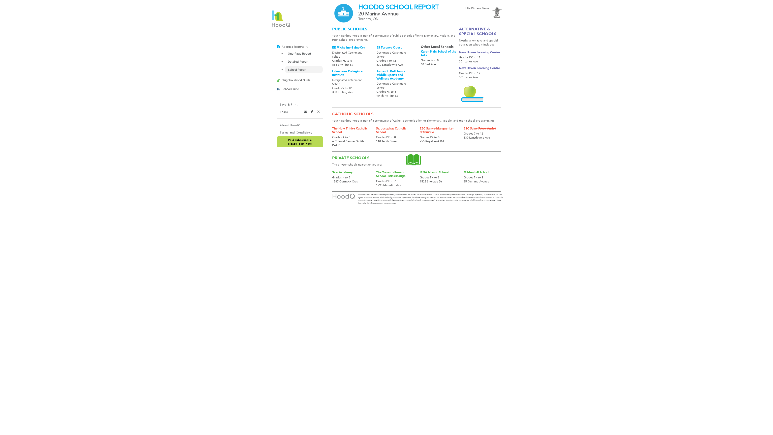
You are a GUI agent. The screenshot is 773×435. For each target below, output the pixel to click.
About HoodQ (290, 125)
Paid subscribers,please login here (300, 142)
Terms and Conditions (296, 132)
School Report (297, 69)
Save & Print (289, 104)
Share (284, 112)
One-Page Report (299, 53)
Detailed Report (298, 61)
